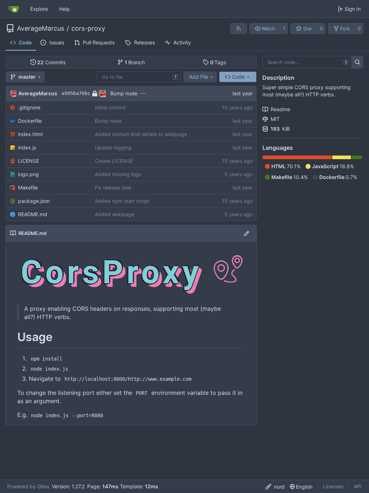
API (358, 486)
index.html (30, 134)
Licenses (333, 486)
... (143, 92)
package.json (34, 201)
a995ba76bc (76, 93)
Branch (135, 62)
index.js (27, 147)
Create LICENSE (114, 161)
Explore (39, 9)
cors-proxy (88, 28)
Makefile (28, 187)
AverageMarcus (40, 28)
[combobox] (139, 76)
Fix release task (113, 187)
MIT (275, 119)
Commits (51, 62)
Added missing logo (118, 174)
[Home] (14, 9)
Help (64, 9)
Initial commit (110, 107)
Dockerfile (30, 121)
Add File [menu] (198, 77)
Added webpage (114, 214)
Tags (218, 62)
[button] (265, 28)
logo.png (28, 174)
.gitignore (29, 107)
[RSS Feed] (238, 28)
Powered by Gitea (28, 486)
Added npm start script (122, 201)
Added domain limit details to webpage (141, 134)
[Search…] (357, 62)
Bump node (123, 93)
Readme (280, 109)
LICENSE (28, 161)
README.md (32, 214)
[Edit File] (246, 233)
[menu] (275, 487)
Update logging (113, 147)
